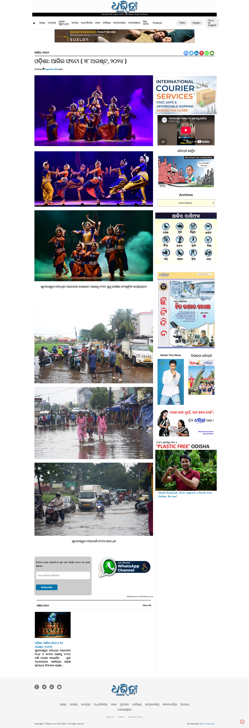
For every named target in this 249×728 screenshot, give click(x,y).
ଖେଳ (97, 22)
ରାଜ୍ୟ (42, 22)
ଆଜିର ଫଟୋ (41, 52)
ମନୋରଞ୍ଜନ (134, 22)
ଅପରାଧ (184, 704)
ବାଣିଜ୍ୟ (107, 22)
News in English (212, 23)
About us (110, 717)
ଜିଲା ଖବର (146, 22)
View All (147, 605)
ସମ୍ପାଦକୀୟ (119, 22)
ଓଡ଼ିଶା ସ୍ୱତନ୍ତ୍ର (64, 22)
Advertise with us (135, 717)
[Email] (212, 53)
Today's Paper (134, 14)
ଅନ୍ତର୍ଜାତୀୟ (87, 22)
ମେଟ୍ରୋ (52, 22)
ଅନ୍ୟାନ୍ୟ (157, 22)
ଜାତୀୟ (74, 22)
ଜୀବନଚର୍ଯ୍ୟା (170, 704)
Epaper (197, 22)
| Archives (144, 14)
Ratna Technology (207, 724)
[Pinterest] (201, 53)
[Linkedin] (196, 53)
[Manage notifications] (242, 721)
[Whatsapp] (206, 53)
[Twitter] (191, 53)
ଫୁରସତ (124, 704)
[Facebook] (186, 53)
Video (182, 22)
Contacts (120, 717)
